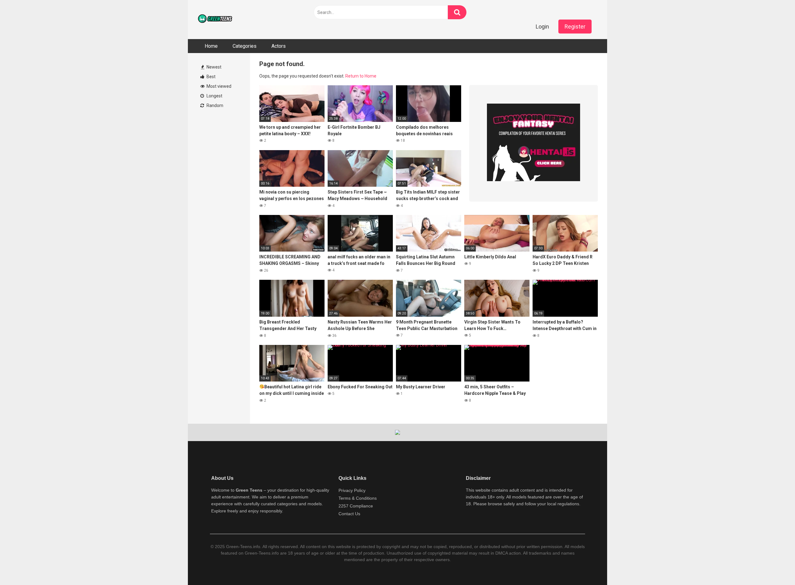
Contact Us (349, 513)
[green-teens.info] (215, 19)
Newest (213, 67)
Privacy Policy (352, 490)
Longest (214, 95)
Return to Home (360, 76)
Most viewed (218, 86)
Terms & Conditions (357, 498)
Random (214, 105)
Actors (278, 46)
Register (575, 26)
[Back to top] (774, 566)
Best (211, 76)
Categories (245, 46)
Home (211, 46)
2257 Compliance (355, 505)
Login (542, 26)
